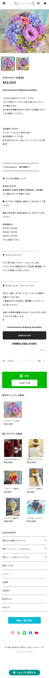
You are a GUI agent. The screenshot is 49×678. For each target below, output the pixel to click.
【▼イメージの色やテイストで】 (15, 557)
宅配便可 (6, 590)
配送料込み (7, 599)
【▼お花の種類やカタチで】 (13, 540)
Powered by (21, 652)
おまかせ (6, 607)
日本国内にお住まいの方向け (24, 343)
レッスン (5, 574)
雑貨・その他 (7, 565)
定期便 (5, 582)
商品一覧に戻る (24, 620)
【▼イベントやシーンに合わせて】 (16, 549)
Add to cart (24, 335)
